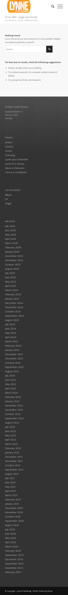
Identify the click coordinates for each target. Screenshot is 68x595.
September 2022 (14, 418)
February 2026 (13, 247)
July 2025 (10, 273)
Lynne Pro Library (14, 163)
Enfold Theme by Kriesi (43, 591)
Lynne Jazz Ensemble (16, 159)
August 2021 (12, 473)
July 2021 (10, 478)
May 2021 (10, 486)
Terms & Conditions (16, 172)
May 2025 (10, 281)
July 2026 (10, 226)
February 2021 (13, 499)
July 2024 (10, 324)
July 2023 (10, 375)
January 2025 (12, 298)
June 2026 (10, 230)
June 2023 (10, 379)
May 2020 (10, 537)
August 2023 (12, 371)
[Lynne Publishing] (28, 6)
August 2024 (12, 320)
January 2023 (12, 401)
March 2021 (11, 495)
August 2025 (12, 268)
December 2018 (14, 559)
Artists (8, 142)
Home (8, 150)
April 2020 (10, 542)
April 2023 (10, 388)
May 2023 (10, 384)
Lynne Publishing (24, 591)
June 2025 (10, 277)
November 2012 (14, 567)
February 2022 (13, 448)
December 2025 (14, 255)
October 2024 (13, 311)
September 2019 (14, 555)
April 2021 (10, 490)
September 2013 (14, 563)
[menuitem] (51, 6)
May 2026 (10, 234)
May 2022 (10, 435)
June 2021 (10, 482)
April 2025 (10, 285)
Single (8, 203)
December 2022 (14, 405)
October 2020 (13, 516)
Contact (9, 146)
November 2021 (14, 461)
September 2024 (14, 315)
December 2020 (14, 508)
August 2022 (12, 422)
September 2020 (14, 520)
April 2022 (10, 439)
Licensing (10, 155)
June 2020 (10, 533)
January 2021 (12, 503)
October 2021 (13, 465)
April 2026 (10, 238)
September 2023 (14, 367)
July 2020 (10, 529)
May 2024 (10, 332)
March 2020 (11, 546)
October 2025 (13, 264)
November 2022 (14, 409)
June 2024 (10, 328)
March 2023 (11, 392)
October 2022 (13, 414)
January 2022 (12, 452)
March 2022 (11, 443)
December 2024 (14, 302)
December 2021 (14, 456)
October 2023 (13, 362)
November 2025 (14, 260)
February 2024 (13, 345)
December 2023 (14, 354)
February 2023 (13, 396)
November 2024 (14, 307)
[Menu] (58, 6)
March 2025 (11, 290)
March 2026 (11, 243)
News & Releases (15, 167)
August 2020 (12, 525)
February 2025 (13, 294)
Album (8, 194)
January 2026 (12, 251)
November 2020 (14, 512)
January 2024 (12, 349)
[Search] (51, 6)
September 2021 (14, 469)
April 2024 (10, 337)
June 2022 (10, 431)
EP (6, 199)
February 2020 (13, 550)
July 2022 (10, 426)
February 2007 (13, 572)
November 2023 (14, 358)
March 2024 (11, 341)
